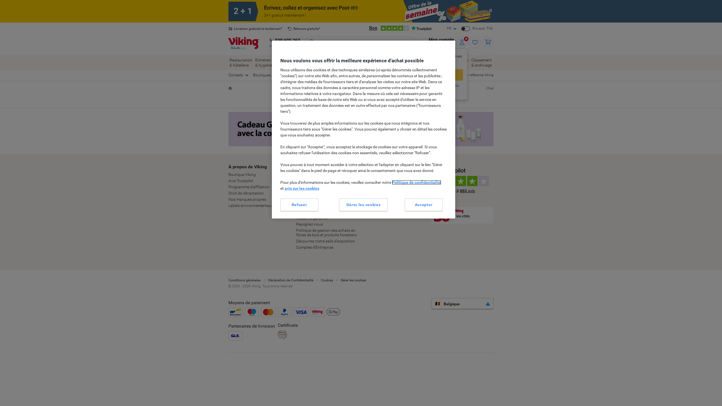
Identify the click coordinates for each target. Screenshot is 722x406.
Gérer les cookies (363, 204)
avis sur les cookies (302, 188)
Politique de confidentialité (416, 182)
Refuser (299, 204)
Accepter (424, 204)
